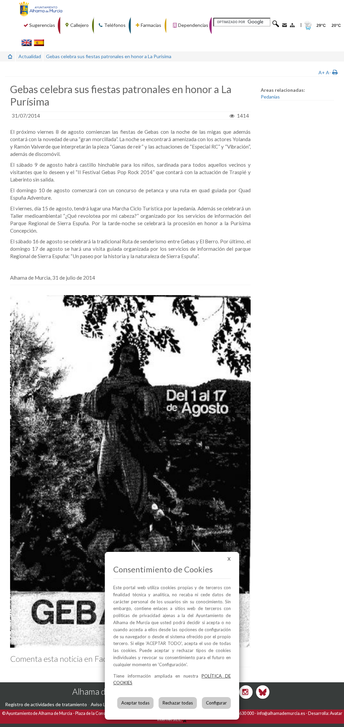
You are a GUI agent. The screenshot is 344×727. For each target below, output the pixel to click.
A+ (321, 72)
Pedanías (270, 96)
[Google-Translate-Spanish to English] (26, 42)
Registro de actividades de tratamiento (46, 704)
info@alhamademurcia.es (281, 713)
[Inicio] (10, 56)
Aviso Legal (102, 704)
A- (328, 72)
